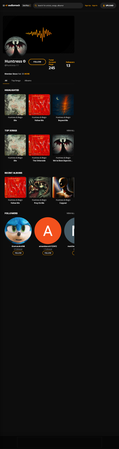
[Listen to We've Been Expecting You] (63, 145)
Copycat (63, 203)
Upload (110, 5)
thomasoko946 (18, 246)
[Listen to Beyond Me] (63, 104)
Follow (37, 62)
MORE (27, 74)
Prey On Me (39, 203)
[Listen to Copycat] (63, 187)
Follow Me (39, 120)
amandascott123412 (48, 246)
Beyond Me (63, 120)
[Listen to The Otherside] (39, 145)
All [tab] (6, 80)
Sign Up (88, 5)
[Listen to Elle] (15, 104)
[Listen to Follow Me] (39, 104)
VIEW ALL (70, 130)
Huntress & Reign (15, 117)
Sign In (94, 5)
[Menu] (4, 5)
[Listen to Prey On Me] (39, 187)
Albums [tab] (28, 80)
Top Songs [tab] (16, 80)
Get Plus (26, 5)
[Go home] (12, 5)
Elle (15, 120)
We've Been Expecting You (63, 160)
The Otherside (39, 160)
